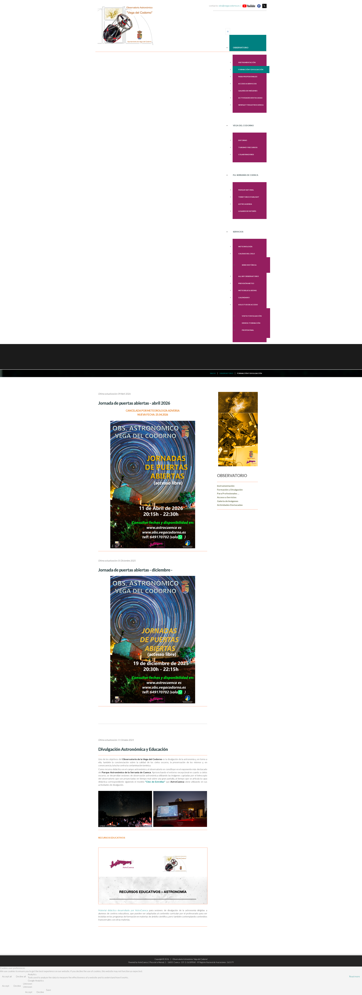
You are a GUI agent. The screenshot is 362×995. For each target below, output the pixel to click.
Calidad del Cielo (246, 254)
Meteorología (245, 246)
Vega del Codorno (243, 125)
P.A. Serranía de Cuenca (245, 175)
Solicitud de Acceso (248, 305)
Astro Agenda (245, 204)
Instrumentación (247, 62)
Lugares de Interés (247, 211)
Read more (354, 976)
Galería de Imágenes (247, 91)
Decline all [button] (21, 976)
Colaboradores (246, 154)
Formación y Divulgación (250, 69)
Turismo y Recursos (247, 147)
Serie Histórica (249, 265)
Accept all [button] (7, 976)
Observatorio (240, 47)
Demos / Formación (251, 323)
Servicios (238, 231)
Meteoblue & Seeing (247, 290)
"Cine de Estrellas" (155, 781)
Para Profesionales (247, 76)
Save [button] (48, 989)
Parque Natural (246, 190)
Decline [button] (17, 985)
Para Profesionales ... (228, 493)
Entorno (242, 140)
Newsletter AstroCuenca (251, 105)
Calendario (244, 297)
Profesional (248, 330)
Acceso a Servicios (247, 84)
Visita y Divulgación (252, 316)
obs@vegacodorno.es (229, 5)
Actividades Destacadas (250, 98)
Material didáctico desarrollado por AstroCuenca (123, 910)
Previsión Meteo (246, 283)
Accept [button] (5, 985)
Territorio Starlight (248, 197)
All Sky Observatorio (248, 276)
